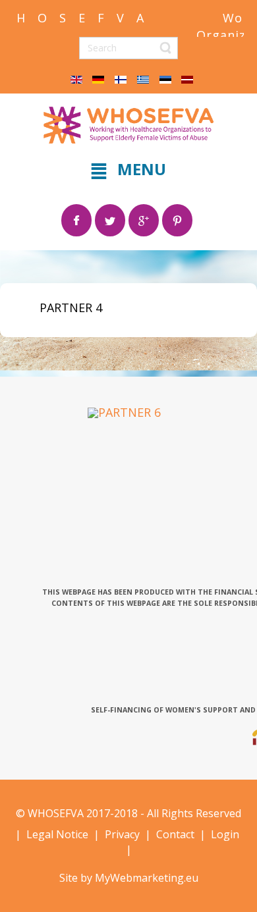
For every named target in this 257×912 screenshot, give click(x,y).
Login (223, 834)
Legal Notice (57, 834)
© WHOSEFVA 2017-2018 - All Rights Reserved (128, 813)
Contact (175, 834)
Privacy (122, 834)
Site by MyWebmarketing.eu (128, 878)
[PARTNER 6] (124, 411)
